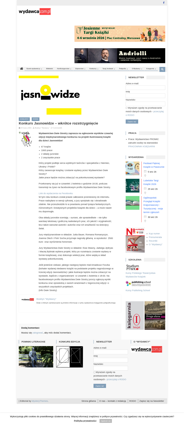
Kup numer (154, 233)
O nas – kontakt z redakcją (112, 401)
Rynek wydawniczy (33, 69)
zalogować (37, 332)
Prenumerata (155, 237)
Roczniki (153, 241)
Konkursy (93, 69)
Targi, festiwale (108, 69)
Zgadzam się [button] (105, 421)
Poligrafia (122, 69)
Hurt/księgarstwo (63, 69)
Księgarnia (150, 69)
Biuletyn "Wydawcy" (42, 128)
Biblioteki (49, 69)
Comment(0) (57, 128)
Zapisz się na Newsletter (151, 401)
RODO (132, 401)
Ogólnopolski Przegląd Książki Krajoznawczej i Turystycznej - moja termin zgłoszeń (153, 205)
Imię (128, 91)
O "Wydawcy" (156, 244)
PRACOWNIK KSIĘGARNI (141, 146)
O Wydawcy (136, 69)
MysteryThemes (40, 401)
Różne (35, 119)
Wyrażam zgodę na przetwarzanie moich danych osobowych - (145, 111)
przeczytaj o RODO (116, 379)
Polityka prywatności (85, 421)
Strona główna (88, 401)
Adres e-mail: (132, 83)
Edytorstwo (79, 69)
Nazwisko (130, 100)
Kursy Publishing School (138, 290)
